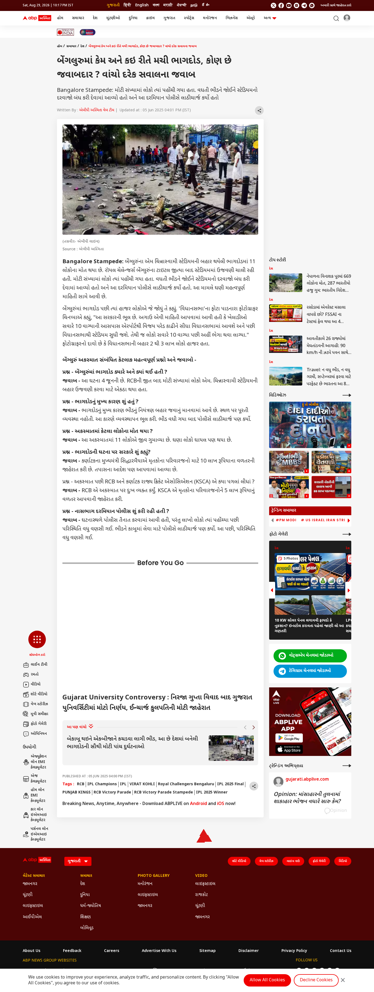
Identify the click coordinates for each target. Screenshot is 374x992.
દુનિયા (133, 18)
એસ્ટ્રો (250, 18)
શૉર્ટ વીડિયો (39, 694)
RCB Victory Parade (112, 792)
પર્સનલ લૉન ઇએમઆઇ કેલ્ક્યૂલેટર (39, 834)
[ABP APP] (289, 737)
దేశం (205, 5)
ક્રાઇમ (150, 18)
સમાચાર (78, 18)
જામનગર (30, 884)
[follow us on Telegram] (304, 5)
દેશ (95, 18)
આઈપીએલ (32, 917)
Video (201, 876)
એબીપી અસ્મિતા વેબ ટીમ (96, 110)
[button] (37, 644)
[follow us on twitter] (273, 5)
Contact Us (340, 951)
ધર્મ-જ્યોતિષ (90, 906)
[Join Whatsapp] (312, 5)
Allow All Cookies (267, 980)
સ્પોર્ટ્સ (189, 18)
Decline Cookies (316, 980)
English (142, 5)
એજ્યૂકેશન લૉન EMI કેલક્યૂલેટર (39, 762)
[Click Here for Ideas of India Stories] (65, 32)
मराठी (168, 5)
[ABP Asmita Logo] (37, 18)
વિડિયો (343, 861)
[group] (160, 748)
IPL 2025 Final (230, 784)
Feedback (72, 951)
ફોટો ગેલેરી (39, 724)
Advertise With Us (159, 951)
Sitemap (207, 951)
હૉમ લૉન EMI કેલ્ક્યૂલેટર (38, 795)
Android (198, 804)
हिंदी (127, 5)
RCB (80, 784)
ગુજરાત (169, 18)
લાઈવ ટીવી (39, 664)
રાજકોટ (201, 895)
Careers (111, 951)
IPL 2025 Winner (212, 792)
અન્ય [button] (267, 18)
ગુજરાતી (113, 5)
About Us (31, 951)
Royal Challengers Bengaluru (186, 784)
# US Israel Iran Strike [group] (325, 520)
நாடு (194, 5)
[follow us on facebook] (281, 5)
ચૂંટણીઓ (113, 18)
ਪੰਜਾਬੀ (181, 5)
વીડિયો (36, 684)
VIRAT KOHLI (142, 784)
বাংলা (156, 5)
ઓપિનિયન (39, 733)
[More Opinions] (347, 766)
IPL (123, 784)
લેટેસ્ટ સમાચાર (34, 876)
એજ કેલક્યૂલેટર (38, 778)
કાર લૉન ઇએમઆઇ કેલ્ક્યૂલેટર (39, 815)
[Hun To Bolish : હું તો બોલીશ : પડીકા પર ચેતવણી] (331, 462)
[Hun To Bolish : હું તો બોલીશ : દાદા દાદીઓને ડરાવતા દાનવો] (310, 425)
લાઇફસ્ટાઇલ (33, 906)
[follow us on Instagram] (296, 5)
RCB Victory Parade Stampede (163, 792)
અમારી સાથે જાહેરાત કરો (336, 5)
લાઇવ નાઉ (293, 861)
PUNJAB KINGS (76, 792)
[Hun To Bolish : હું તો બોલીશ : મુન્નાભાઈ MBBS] (289, 462)
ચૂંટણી (28, 895)
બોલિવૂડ (87, 928)
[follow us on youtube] (289, 5)
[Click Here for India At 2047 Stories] (87, 32)
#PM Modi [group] (286, 520)
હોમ (60, 18)
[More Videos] (347, 395)
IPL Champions (102, 784)
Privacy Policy (294, 951)
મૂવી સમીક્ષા (39, 714)
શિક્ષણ (85, 917)
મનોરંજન (210, 18)
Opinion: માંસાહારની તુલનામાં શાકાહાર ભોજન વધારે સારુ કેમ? (307, 798)
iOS (220, 804)
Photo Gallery (153, 876)
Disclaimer (248, 951)
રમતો (35, 674)
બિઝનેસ (232, 18)
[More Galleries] (347, 534)
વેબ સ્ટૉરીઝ (39, 704)
